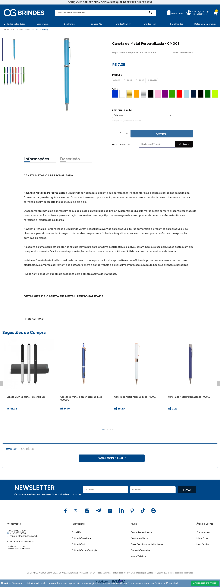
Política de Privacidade (81, 538)
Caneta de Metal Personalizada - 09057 (135, 397)
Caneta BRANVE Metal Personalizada (25, 397)
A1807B (152, 80)
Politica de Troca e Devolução (84, 550)
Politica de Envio (79, 544)
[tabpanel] (29, 382)
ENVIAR (187, 490)
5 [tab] (113, 430)
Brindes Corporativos (25, 30)
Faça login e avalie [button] (111, 458)
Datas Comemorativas (205, 24)
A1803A (140, 80)
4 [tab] (110, 430)
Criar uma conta (203, 532)
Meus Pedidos (203, 544)
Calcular (185, 144)
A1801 (116, 80)
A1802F (128, 80)
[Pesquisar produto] (150, 12)
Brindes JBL (96, 24)
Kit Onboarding (42, 30)
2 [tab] (105, 430)
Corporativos (43, 24)
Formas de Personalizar (141, 550)
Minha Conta (177, 13)
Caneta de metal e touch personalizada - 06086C (82, 398)
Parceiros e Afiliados (139, 538)
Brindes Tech (150, 24)
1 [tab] (103, 430)
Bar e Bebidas (176, 24)
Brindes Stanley (123, 24)
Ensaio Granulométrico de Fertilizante (147, 544)
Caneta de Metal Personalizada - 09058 (189, 397)
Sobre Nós (76, 532)
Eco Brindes (69, 24)
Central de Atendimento (141, 532)
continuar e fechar (205, 583)
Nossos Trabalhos (138, 556)
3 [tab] (108, 430)
